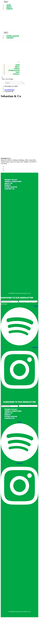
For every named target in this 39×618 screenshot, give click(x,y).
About (9, 7)
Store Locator (12, 36)
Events (9, 9)
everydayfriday (9, 90)
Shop (18, 72)
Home (8, 5)
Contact (10, 38)
